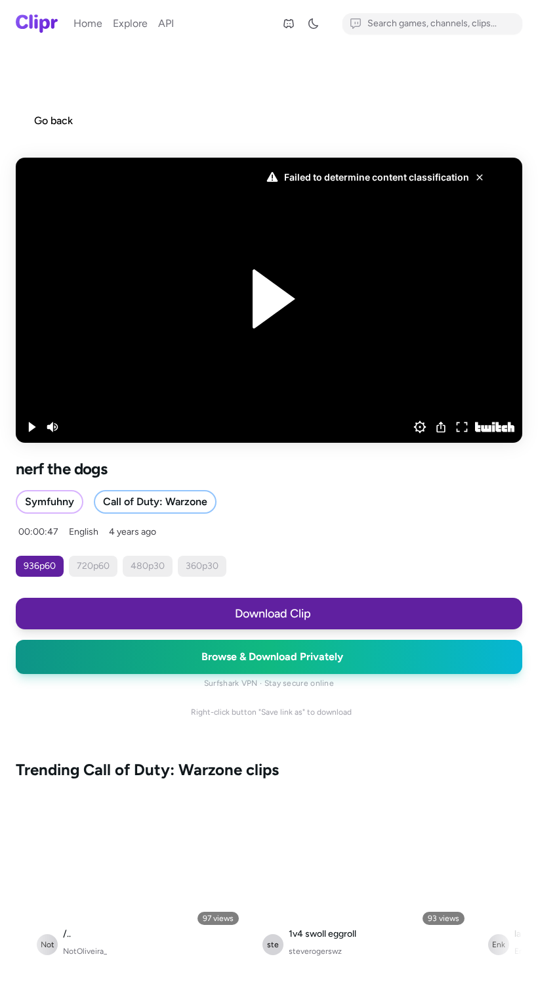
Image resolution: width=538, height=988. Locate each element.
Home (87, 23)
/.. (67, 933)
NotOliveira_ (85, 951)
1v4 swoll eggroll (322, 933)
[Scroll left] (29, 881)
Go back (53, 120)
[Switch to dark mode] (317, 23)
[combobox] (432, 23)
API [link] (166, 23)
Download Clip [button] (273, 613)
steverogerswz (315, 951)
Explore (130, 23)
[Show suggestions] (514, 23)
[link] (288, 23)
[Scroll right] (509, 881)
